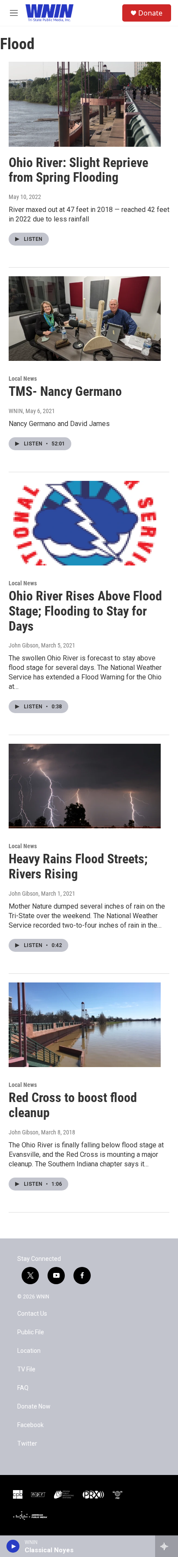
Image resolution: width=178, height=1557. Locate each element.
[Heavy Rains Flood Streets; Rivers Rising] (85, 786)
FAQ (23, 1388)
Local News (23, 378)
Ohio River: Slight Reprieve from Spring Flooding (78, 170)
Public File (30, 1332)
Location (29, 1351)
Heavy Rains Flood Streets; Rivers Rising (78, 866)
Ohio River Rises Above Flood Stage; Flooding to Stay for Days (85, 611)
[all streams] (166, 1546)
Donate (150, 13)
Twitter (27, 1443)
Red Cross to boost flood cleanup (73, 1105)
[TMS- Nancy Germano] (85, 318)
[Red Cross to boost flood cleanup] (85, 1024)
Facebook (30, 1425)
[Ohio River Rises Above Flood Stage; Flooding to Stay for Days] (85, 523)
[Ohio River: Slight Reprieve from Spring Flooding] (85, 104)
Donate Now (34, 1406)
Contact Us (32, 1314)
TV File (26, 1369)
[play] (13, 1546)
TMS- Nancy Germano (65, 391)
